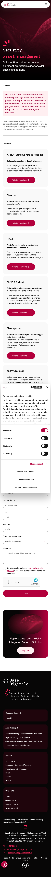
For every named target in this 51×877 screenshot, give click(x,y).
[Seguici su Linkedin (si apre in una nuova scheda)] (25, 827)
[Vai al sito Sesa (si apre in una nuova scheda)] (25, 865)
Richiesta (7, 548)
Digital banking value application (19, 737)
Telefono (7, 524)
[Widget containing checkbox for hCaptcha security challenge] (21, 582)
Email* (5, 512)
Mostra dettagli (36, 464)
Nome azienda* (9, 500)
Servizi (8, 776)
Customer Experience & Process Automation (23, 741)
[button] (4, 864)
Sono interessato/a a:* (13, 536)
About (8, 796)
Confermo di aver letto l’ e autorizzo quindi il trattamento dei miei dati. (26, 570)
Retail (7, 773)
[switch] (44, 438)
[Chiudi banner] (47, 387)
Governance (10, 800)
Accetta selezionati (25, 480)
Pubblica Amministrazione (16, 769)
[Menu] (46, 4)
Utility (8, 780)
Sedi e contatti (11, 804)
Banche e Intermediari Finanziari (18, 765)
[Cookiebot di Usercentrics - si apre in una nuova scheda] (31, 387)
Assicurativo (10, 761)
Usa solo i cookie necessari (25, 488)
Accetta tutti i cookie (25, 472)
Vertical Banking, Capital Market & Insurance (23, 733)
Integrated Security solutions (17, 745)
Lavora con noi (11, 808)
